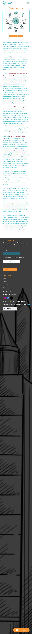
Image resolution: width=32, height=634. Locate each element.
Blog (4, 288)
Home (4, 278)
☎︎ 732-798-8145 (7, 291)
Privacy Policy (21, 301)
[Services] (21, 281)
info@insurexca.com (11, 294)
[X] (11, 298)
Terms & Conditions (8, 301)
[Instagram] (4, 298)
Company (5, 284)
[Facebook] (8, 298)
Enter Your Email (7, 251)
